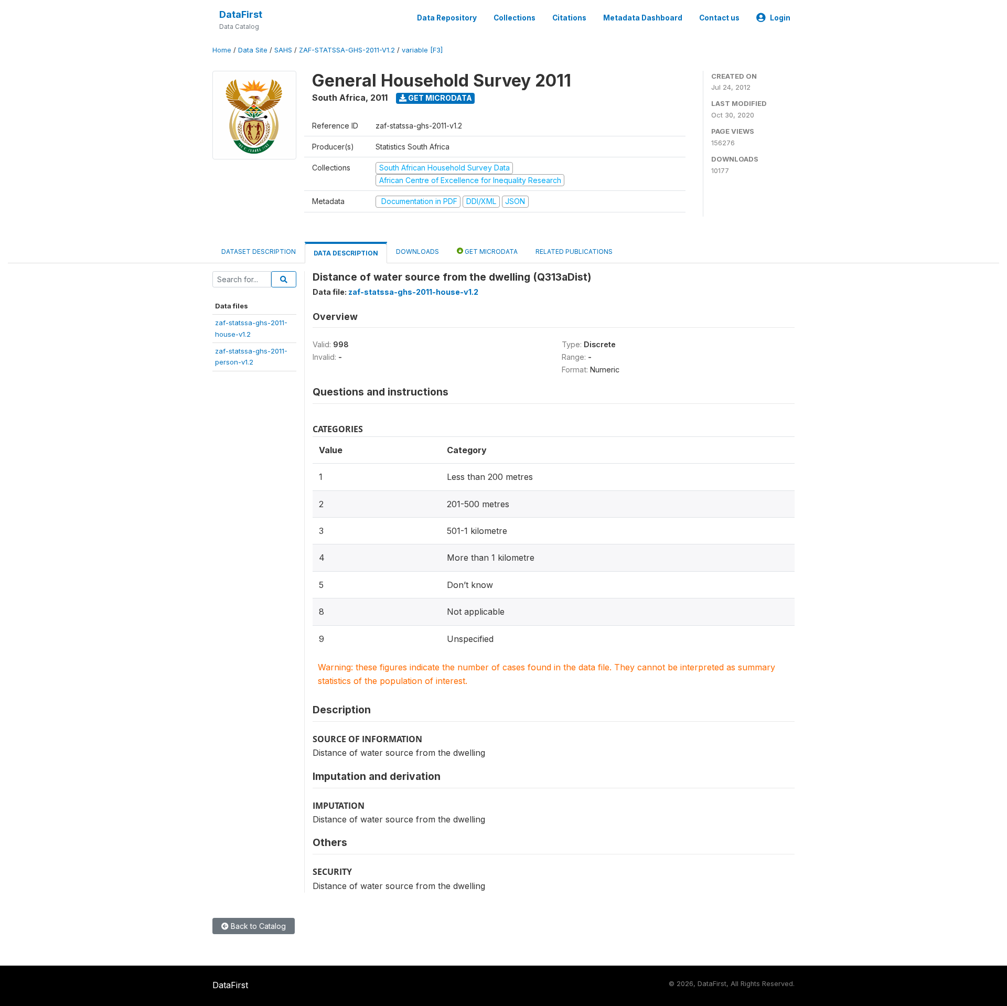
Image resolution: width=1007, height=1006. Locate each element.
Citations (569, 18)
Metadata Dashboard (642, 18)
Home (221, 50)
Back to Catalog (257, 926)
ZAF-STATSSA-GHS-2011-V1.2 (347, 50)
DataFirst (240, 14)
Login (780, 18)
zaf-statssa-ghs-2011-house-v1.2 (413, 291)
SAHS (283, 50)
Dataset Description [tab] (258, 251)
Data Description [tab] (346, 253)
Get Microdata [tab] (490, 251)
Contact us (719, 18)
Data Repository (447, 18)
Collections (514, 18)
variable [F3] (422, 50)
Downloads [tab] (417, 251)
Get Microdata (439, 97)
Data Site (252, 50)
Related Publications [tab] (574, 251)
